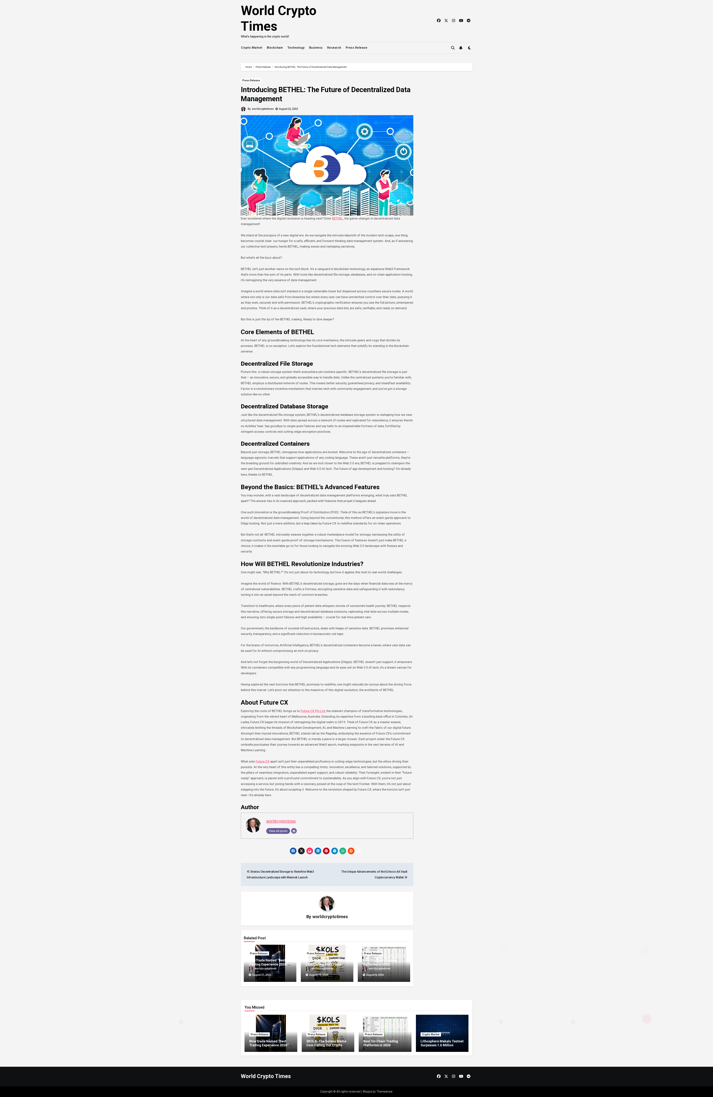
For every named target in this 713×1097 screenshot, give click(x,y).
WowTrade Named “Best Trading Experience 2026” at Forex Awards (268, 964)
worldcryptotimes (263, 108)
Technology (296, 47)
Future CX (262, 761)
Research (334, 47)
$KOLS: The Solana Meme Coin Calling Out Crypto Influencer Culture (325, 964)
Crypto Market (251, 47)
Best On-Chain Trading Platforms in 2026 (379, 962)
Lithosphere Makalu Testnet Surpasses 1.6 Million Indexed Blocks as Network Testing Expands (442, 1047)
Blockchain (275, 47)
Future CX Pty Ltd (313, 711)
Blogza (367, 1091)
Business (316, 47)
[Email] (294, 831)
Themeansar (384, 1091)
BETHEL (337, 218)
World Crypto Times (266, 1076)
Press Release (356, 47)
